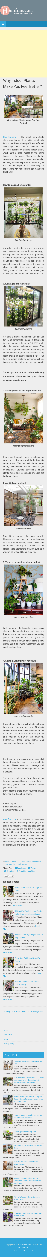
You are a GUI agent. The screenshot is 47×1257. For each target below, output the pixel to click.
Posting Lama (37, 1011)
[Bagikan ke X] (10, 876)
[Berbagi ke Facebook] (13, 876)
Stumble (22, 871)
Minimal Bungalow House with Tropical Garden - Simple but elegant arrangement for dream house (28, 1099)
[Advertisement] (23, 53)
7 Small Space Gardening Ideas (25, 1132)
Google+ (10, 871)
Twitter (33, 868)
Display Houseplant (24, 862)
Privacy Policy (9, 1044)
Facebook (21, 868)
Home (6, 1030)
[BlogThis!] (8, 876)
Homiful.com (23, 1247)
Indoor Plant (36, 862)
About (6, 1039)
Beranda (25, 1011)
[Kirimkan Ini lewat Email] (5, 876)
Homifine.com (9, 137)
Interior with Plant (9, 864)
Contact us (8, 1035)
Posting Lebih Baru (12, 1011)
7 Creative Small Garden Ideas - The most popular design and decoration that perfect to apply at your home (29, 1080)
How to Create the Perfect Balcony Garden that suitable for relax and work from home (28, 1180)
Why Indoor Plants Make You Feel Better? (22, 83)
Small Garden (22, 864)
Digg (33, 871)
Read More (17, 905)
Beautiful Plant (10, 862)
